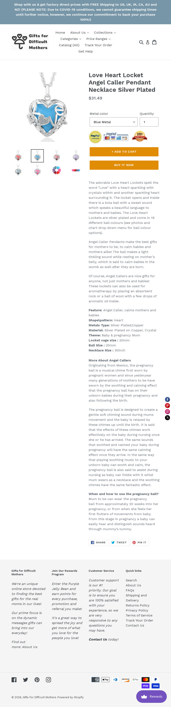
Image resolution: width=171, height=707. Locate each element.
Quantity (147, 114)
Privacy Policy (137, 610)
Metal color (99, 114)
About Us (29, 647)
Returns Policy (138, 605)
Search (131, 580)
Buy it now (124, 165)
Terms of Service (139, 615)
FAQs (130, 590)
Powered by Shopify (70, 697)
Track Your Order (139, 620)
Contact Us (135, 625)
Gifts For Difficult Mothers (39, 697)
